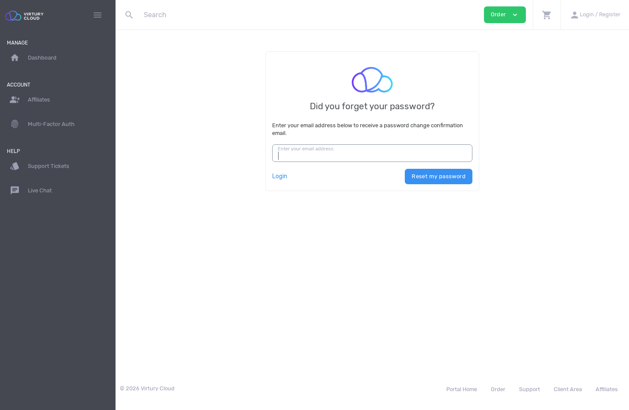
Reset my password (439, 176)
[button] (547, 15)
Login (279, 176)
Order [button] (505, 15)
